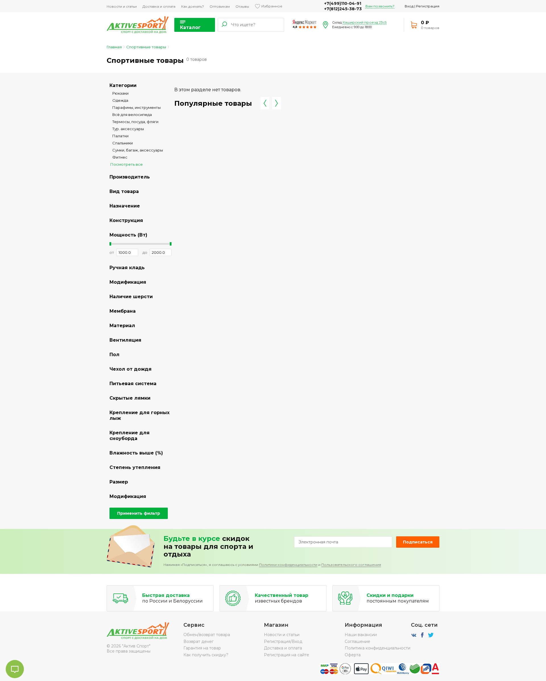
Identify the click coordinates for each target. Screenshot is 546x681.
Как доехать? (192, 6)
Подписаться (418, 542)
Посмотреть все (126, 164)
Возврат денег (198, 641)
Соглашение (357, 641)
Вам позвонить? (379, 6)
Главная (114, 47)
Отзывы (242, 6)
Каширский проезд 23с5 (364, 22)
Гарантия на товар (202, 648)
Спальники (122, 143)
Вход (409, 6)
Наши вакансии (361, 634)
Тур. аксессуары (128, 128)
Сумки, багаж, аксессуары (137, 150)
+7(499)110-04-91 (342, 3)
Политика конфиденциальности (377, 648)
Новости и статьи (122, 6)
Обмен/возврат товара (206, 634)
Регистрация (427, 6)
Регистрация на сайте (286, 654)
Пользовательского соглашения (351, 564)
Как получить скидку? (205, 654)
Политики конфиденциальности (288, 564)
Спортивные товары (146, 47)
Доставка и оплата (158, 6)
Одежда (120, 100)
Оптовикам (220, 6)
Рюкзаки (120, 93)
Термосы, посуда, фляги (135, 121)
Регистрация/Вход (283, 641)
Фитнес (119, 157)
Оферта (353, 654)
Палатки (120, 136)
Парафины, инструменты (136, 107)
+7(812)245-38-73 (343, 8)
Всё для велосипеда (132, 114)
